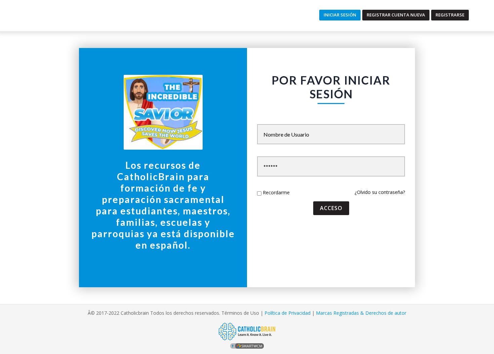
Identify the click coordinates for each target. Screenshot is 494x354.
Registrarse (450, 15)
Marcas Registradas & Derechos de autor (361, 313)
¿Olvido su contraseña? (380, 192)
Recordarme (276, 192)
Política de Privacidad (287, 313)
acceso (331, 208)
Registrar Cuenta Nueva (396, 15)
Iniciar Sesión (340, 15)
